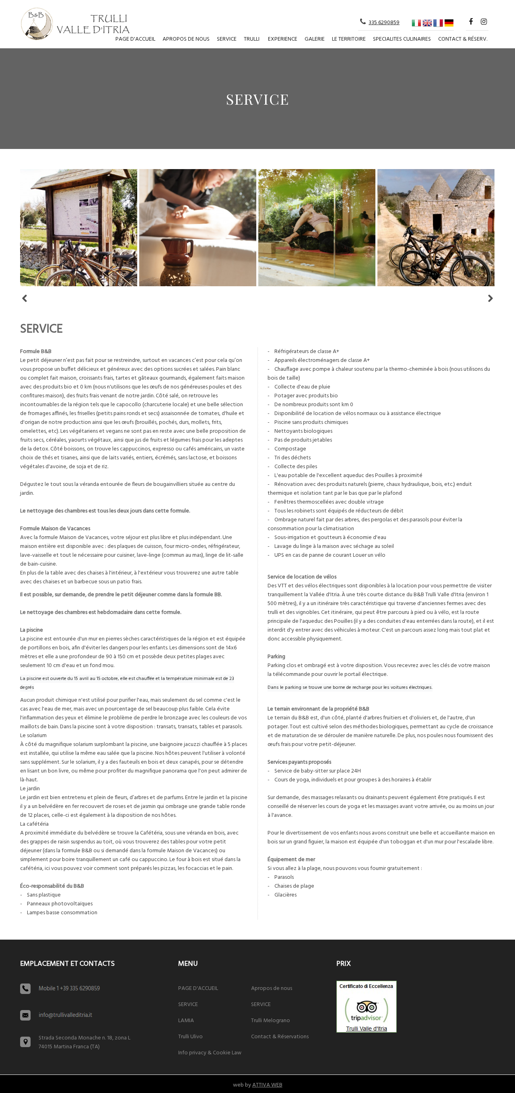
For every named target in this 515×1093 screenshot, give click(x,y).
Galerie (315, 39)
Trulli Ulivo (190, 1036)
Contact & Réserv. (462, 39)
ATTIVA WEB (267, 1085)
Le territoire (349, 39)
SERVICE (227, 39)
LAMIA (186, 1020)
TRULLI (252, 39)
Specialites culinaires (402, 39)
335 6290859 (384, 22)
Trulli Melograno (270, 1020)
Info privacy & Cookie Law (209, 1053)
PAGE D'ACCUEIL (135, 39)
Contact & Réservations (280, 1036)
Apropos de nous (186, 39)
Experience (282, 39)
